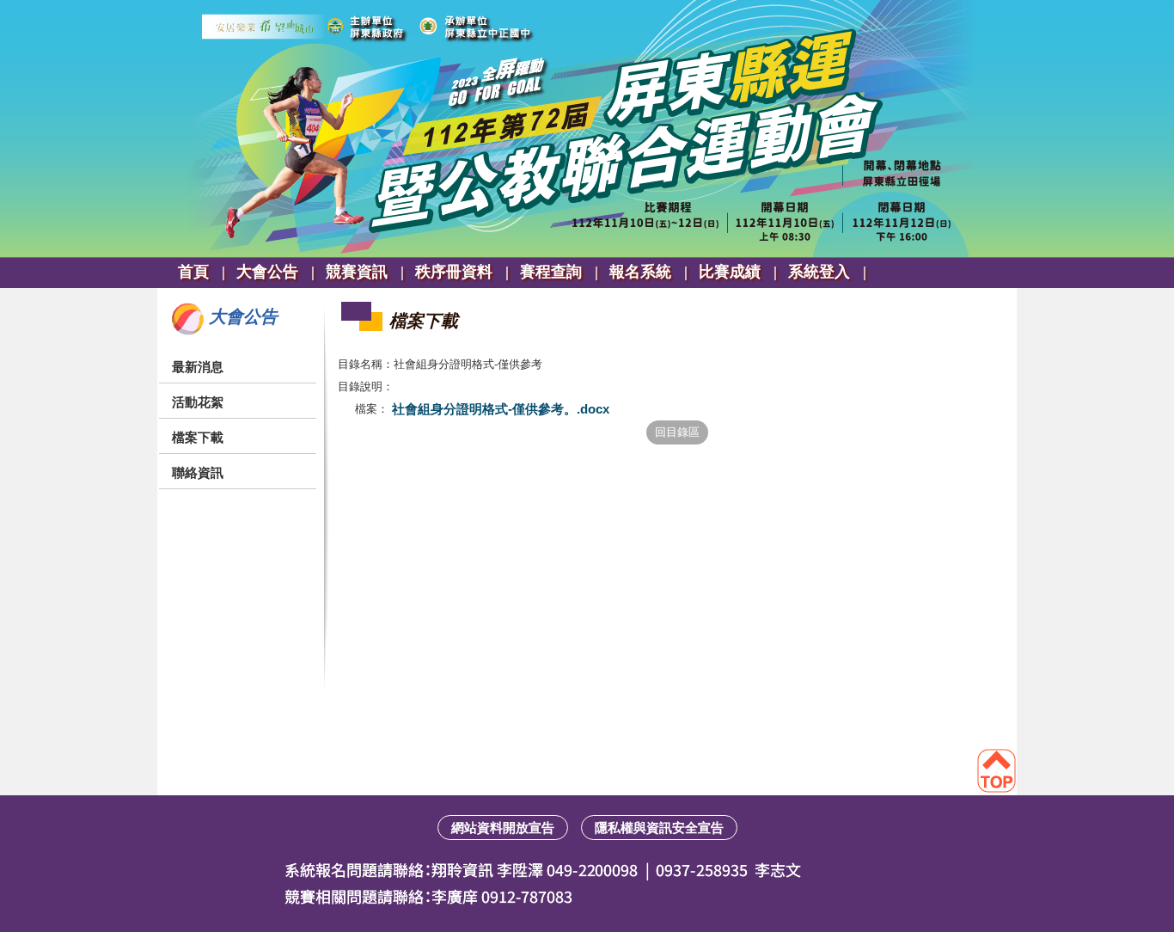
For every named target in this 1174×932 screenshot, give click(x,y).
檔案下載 (197, 437)
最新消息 (197, 366)
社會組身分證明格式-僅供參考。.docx (498, 409)
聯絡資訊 (197, 472)
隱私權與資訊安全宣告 (659, 827)
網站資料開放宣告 (502, 827)
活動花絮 (197, 402)
